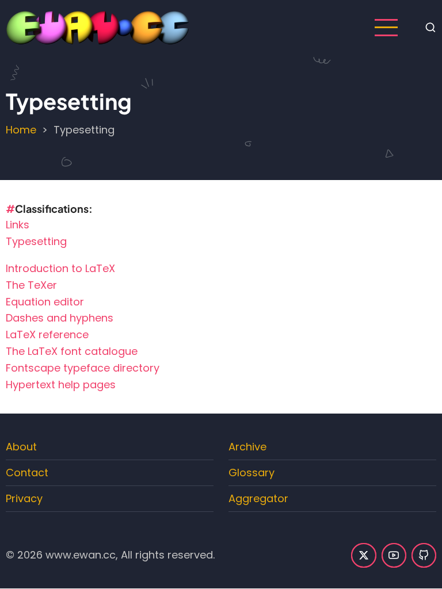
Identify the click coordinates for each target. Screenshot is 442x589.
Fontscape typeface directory (82, 368)
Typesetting (36, 241)
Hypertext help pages (61, 384)
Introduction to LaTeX (60, 268)
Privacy (24, 498)
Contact (27, 472)
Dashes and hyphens (59, 318)
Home (21, 130)
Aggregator (258, 498)
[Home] (98, 27)
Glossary (251, 472)
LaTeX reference (47, 334)
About (21, 446)
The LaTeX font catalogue (72, 351)
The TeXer (31, 285)
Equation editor (45, 301)
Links (17, 224)
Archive (247, 446)
